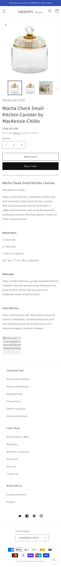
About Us (11, 466)
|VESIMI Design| (26, 561)
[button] (4, 11)
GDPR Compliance (16, 408)
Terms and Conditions (18, 379)
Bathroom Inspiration (18, 451)
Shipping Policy (15, 393)
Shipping (16, 133)
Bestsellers (12, 444)
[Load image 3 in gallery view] (46, 88)
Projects (11, 501)
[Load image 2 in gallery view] (30, 88)
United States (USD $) (29, 537)
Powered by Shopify (38, 561)
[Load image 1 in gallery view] (15, 88)
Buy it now (30, 166)
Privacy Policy (14, 401)
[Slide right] (57, 88)
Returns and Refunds (18, 386)
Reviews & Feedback (17, 416)
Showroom (12, 459)
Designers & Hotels (16, 494)
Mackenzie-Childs (13, 100)
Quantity (6, 138)
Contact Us (12, 473)
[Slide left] (3, 88)
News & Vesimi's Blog (17, 436)
